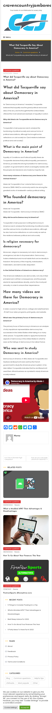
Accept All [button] (25, 707)
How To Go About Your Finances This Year (22, 556)
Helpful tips (39, 678)
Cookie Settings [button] (10, 707)
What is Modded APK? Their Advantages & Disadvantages (24, 612)
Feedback (12, 651)
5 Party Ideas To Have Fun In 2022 (21, 629)
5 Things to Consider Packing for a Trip (23, 605)
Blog (8, 678)
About (10, 646)
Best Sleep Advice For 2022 (18, 619)
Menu (8, 37)
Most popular (23, 683)
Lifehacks (10, 683)
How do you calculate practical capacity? (39, 458)
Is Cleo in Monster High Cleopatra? (13, 458)
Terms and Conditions (16, 662)
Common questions (11, 70)
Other (35, 683)
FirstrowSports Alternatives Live (17, 593)
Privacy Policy (13, 656)
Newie (16, 73)
